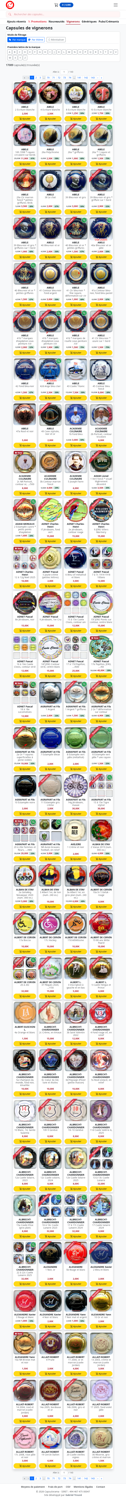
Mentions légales (83, 1486)
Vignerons (73, 21)
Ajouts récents (16, 21)
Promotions (39, 21)
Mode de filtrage (16, 34)
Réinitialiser (57, 39)
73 (64, 77)
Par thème (37, 39)
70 (48, 77)
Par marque (18, 39)
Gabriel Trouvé (73, 1495)
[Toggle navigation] (115, 5)
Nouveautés (56, 21)
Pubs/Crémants (109, 21)
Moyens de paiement (33, 1486)
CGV (68, 1486)
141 (79, 77)
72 (59, 77)
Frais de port (55, 1486)
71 (53, 77)
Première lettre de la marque (23, 47)
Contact (100, 1486)
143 (93, 77)
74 (70, 77)
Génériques (89, 21)
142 (86, 77)
